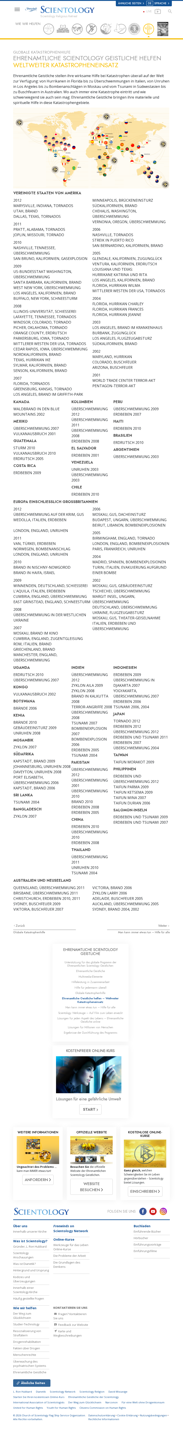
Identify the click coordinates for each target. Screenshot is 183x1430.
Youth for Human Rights (61, 1407)
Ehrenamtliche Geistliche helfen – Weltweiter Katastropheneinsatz (90, 1000)
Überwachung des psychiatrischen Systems (29, 1363)
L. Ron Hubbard (22, 1391)
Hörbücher (141, 1238)
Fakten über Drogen (26, 1348)
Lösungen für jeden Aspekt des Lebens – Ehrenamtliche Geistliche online (90, 1020)
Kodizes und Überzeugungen (24, 1279)
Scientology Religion (91, 1391)
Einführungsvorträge (147, 1244)
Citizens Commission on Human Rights (102, 1407)
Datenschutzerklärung (101, 1415)
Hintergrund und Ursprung (31, 1270)
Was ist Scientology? (30, 1241)
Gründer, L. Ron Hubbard (30, 1246)
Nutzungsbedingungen (153, 1415)
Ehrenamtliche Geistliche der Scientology (93, 1397)
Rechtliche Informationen (103, 1419)
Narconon (111, 1402)
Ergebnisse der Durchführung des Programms (90, 1032)
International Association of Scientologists (38, 1402)
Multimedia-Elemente (90, 976)
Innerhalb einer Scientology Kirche (25, 1290)
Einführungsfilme (145, 1251)
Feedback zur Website (73, 1325)
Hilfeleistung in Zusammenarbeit (90, 982)
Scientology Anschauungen (23, 1255)
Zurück (20, 925)
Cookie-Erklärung (127, 1415)
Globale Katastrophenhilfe (29, 932)
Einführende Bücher (147, 1231)
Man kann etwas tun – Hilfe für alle (144, 932)
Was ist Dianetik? (24, 1264)
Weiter (163, 925)
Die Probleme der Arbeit (69, 1256)
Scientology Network (62, 1391)
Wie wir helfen (24, 1308)
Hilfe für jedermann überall (90, 987)
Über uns (20, 1226)
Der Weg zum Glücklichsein (22, 1315)
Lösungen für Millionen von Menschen (90, 1027)
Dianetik (41, 1391)
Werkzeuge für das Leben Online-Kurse (70, 1247)
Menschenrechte (24, 1355)
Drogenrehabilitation (27, 1342)
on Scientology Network (70, 1228)
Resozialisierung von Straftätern (27, 1333)
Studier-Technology (26, 1324)
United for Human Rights (28, 1407)
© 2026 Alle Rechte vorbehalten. (49, 1417)
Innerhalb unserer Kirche (30, 1231)
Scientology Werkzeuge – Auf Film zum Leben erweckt (90, 1013)
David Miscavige (117, 1391)
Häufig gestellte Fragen (28, 1298)
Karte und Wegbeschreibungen (67, 1333)
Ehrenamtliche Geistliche (90, 971)
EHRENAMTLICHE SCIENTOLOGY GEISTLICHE (90, 951)
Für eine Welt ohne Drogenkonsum (143, 1402)
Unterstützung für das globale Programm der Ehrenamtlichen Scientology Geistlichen (90, 964)
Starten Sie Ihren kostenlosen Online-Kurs (38, 1397)
